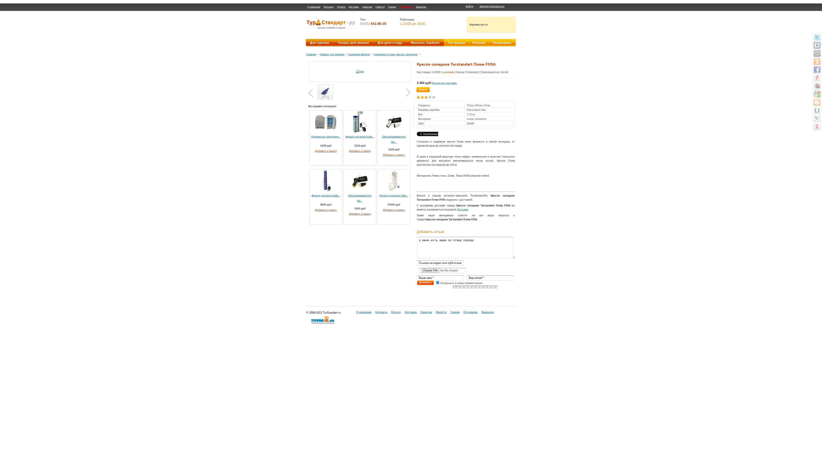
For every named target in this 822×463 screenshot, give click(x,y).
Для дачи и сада (390, 42)
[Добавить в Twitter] (817, 37)
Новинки (478, 42)
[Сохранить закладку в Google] (817, 94)
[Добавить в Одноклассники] (817, 61)
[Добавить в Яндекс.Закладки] (817, 126)
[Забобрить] (817, 86)
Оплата (341, 7)
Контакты (329, 7)
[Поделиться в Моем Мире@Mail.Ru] (817, 53)
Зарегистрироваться (492, 6)
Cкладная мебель (359, 54)
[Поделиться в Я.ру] (817, 77)
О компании (313, 7)
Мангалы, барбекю (425, 42)
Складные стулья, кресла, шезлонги (396, 54)
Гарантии (367, 7)
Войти (469, 6)
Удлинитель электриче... (326, 136)
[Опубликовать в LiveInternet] (817, 110)
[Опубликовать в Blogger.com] (817, 102)
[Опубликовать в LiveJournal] (817, 118)
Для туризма (319, 42)
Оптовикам (405, 7)
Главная (311, 54)
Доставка (354, 7)
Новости (380, 7)
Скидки (392, 7)
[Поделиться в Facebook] (817, 69)
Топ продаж (456, 42)
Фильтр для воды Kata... (359, 136)
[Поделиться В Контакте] (817, 45)
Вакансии (421, 7)
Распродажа (502, 42)
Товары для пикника (353, 42)
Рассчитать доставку (444, 83)
